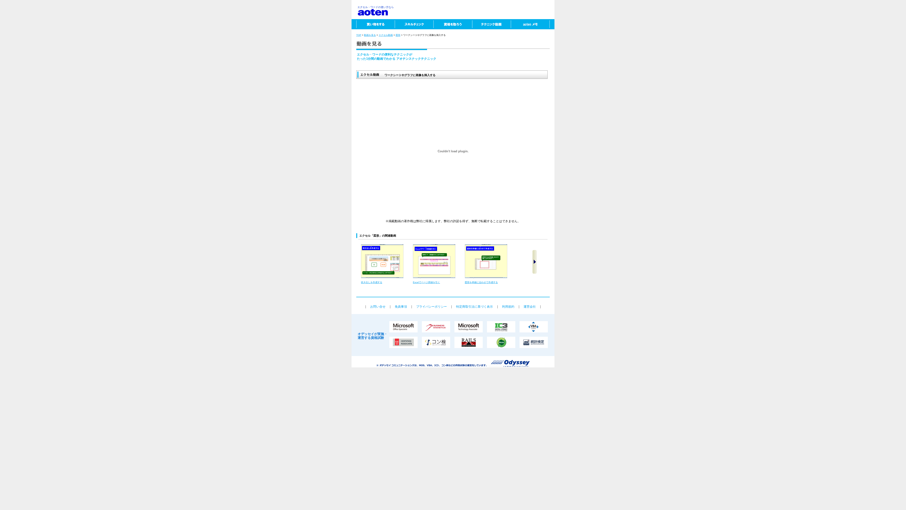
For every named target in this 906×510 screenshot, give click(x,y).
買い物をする (373, 24)
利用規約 (508, 306)
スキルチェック (414, 24)
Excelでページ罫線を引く (426, 282)
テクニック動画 (491, 24)
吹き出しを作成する (371, 282)
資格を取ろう (452, 24)
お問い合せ (378, 306)
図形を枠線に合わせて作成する (481, 282)
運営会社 (530, 306)
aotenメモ (532, 24)
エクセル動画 (386, 35)
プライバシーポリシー (431, 306)
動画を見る (370, 35)
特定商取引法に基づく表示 (474, 306)
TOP (358, 35)
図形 (398, 35)
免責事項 (401, 306)
